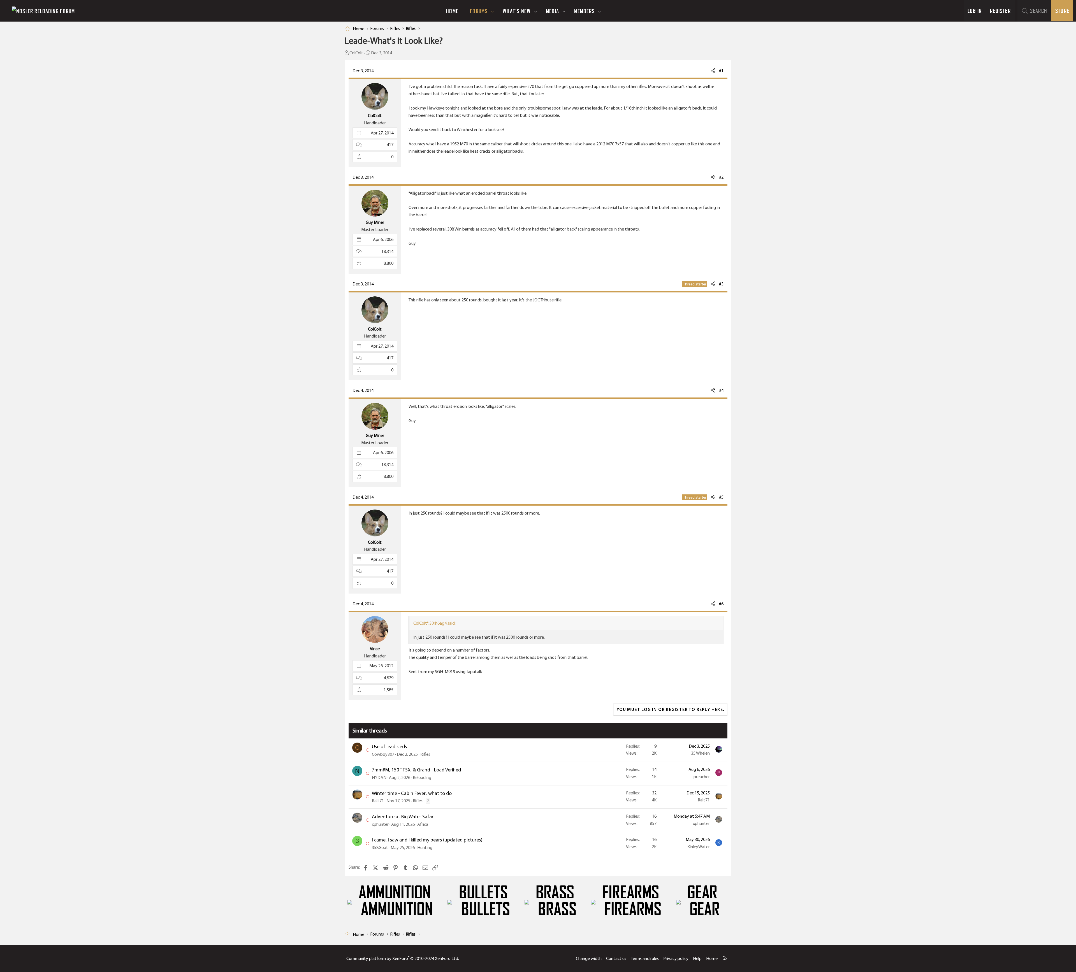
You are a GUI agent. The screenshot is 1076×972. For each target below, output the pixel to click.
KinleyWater (698, 846)
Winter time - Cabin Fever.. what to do (412, 793)
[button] (492, 11)
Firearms (630, 892)
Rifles (425, 754)
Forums (479, 11)
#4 (721, 390)
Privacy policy (675, 958)
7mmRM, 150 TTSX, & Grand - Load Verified (416, 770)
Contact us (616, 958)
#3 (721, 284)
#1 (721, 70)
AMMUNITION (395, 892)
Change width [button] (589, 958)
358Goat (380, 847)
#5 (721, 497)
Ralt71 (378, 800)
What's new (517, 11)
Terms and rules (645, 958)
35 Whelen (700, 753)
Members (584, 11)
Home (452, 11)
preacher (702, 776)
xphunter (380, 824)
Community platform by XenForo (402, 958)
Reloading (422, 777)
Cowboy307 (383, 754)
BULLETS (483, 892)
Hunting (424, 847)
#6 (721, 603)
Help (697, 958)
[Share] (713, 70)
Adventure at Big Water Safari (403, 816)
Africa (422, 824)
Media (552, 11)
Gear (702, 892)
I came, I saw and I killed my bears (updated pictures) (427, 840)
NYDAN (379, 777)
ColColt (356, 52)
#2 (721, 177)
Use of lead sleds (389, 746)
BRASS (555, 892)
